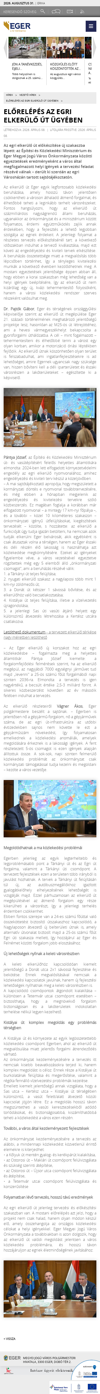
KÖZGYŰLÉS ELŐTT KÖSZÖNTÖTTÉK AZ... (65, 66)
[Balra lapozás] (4, 47)
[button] (91, 26)
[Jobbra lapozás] (96, 47)
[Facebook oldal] (56, 11)
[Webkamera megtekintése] (70, 11)
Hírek (9, 95)
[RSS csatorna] (83, 11)
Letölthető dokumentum (24, 632)
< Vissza (9, 1339)
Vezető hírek (27, 95)
